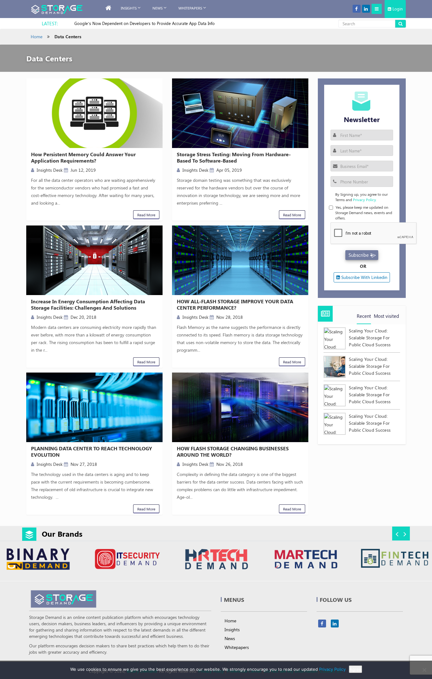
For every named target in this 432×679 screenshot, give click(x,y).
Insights (129, 7)
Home (36, 37)
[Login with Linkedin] (339, 175)
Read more (146, 214)
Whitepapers (237, 647)
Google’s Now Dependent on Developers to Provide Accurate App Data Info (144, 23)
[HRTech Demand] (216, 559)
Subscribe (359, 255)
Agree (355, 669)
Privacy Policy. (365, 199)
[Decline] (424, 670)
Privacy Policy (332, 669)
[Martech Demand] (305, 559)
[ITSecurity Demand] (127, 559)
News (157, 7)
